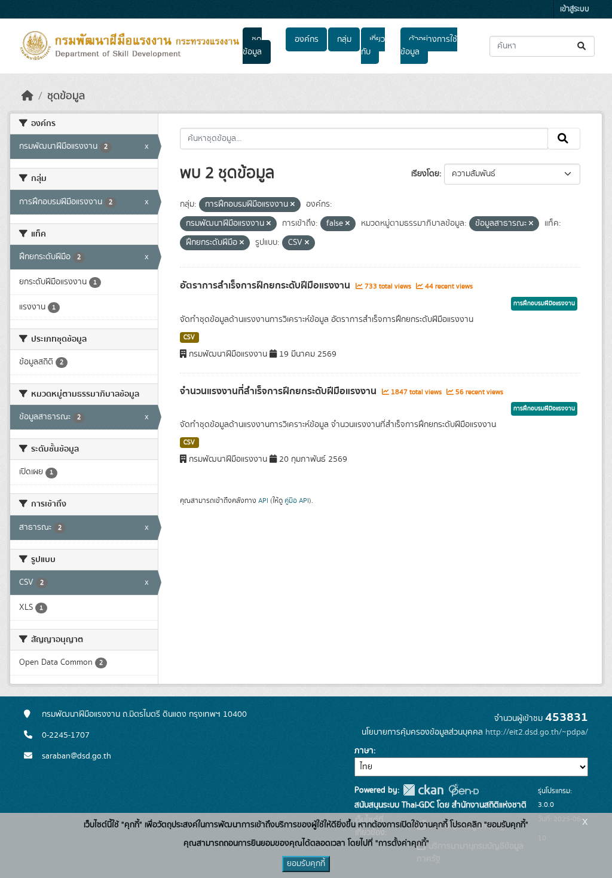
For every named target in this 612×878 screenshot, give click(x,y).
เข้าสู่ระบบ (574, 9)
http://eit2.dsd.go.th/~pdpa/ (536, 732)
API (263, 500)
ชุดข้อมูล (252, 45)
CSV (189, 337)
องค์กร (307, 39)
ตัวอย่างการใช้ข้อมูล (428, 45)
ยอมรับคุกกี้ (306, 864)
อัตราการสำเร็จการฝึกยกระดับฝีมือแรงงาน (266, 285)
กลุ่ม (344, 39)
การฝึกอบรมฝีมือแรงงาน (544, 303)
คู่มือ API (296, 500)
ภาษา (364, 751)
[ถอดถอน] (292, 205)
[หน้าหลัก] (27, 96)
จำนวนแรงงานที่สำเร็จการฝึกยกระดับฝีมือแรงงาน (279, 391)
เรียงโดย (425, 174)
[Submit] (582, 46)
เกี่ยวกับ (373, 45)
